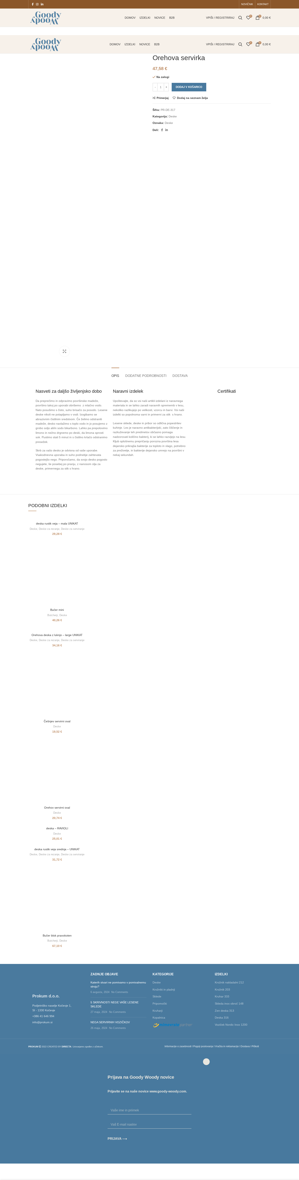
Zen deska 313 (224, 1010)
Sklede (157, 996)
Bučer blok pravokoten (57, 935)
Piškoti (255, 1046)
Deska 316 (222, 1017)
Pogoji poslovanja (203, 1046)
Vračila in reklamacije (227, 1046)
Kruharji (158, 1010)
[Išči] (240, 18)
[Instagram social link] (37, 4)
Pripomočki (160, 1003)
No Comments (119, 992)
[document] (149, 1109)
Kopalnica (159, 1017)
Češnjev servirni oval (57, 721)
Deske (173, 116)
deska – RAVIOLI (57, 828)
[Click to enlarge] (64, 351)
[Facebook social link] (33, 4)
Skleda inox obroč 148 (229, 1003)
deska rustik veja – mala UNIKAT (57, 523)
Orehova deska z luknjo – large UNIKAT (57, 635)
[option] (40, 68)
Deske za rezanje (49, 528)
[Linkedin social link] (42, 4)
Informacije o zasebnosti (178, 1046)
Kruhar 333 (222, 996)
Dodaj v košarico (189, 87)
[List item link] (56, 1016)
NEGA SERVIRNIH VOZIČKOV (110, 1022)
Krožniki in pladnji (164, 989)
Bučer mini (57, 609)
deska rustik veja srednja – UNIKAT (57, 849)
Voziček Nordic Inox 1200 (231, 1024)
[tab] (115, 374)
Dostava (245, 1046)
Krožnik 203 (222, 989)
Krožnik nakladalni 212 (229, 982)
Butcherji (52, 615)
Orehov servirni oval (57, 807)
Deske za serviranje (72, 528)
